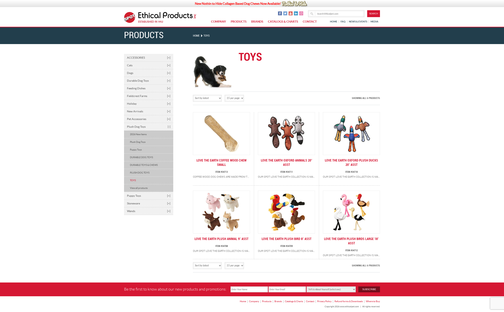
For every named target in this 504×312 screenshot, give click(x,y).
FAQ (343, 21)
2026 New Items (138, 134)
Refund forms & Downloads (348, 301)
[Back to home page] (167, 17)
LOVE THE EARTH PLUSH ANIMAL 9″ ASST (221, 239)
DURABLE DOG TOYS (141, 157)
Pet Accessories (148, 119)
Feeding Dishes (148, 88)
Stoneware (148, 203)
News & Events (358, 21)
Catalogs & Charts (283, 21)
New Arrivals (148, 111)
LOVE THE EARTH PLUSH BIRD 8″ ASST (286, 239)
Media (374, 21)
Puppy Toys (136, 149)
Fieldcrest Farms (148, 96)
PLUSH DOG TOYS (139, 172)
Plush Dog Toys (148, 126)
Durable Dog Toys (148, 80)
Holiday (148, 103)
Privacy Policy (324, 301)
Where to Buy (373, 301)
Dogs (148, 73)
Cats (148, 65)
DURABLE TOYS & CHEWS (144, 165)
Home (333, 21)
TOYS (133, 180)
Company (218, 21)
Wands (148, 211)
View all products (139, 188)
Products (238, 21)
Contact (310, 21)
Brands (257, 21)
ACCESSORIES (148, 57)
